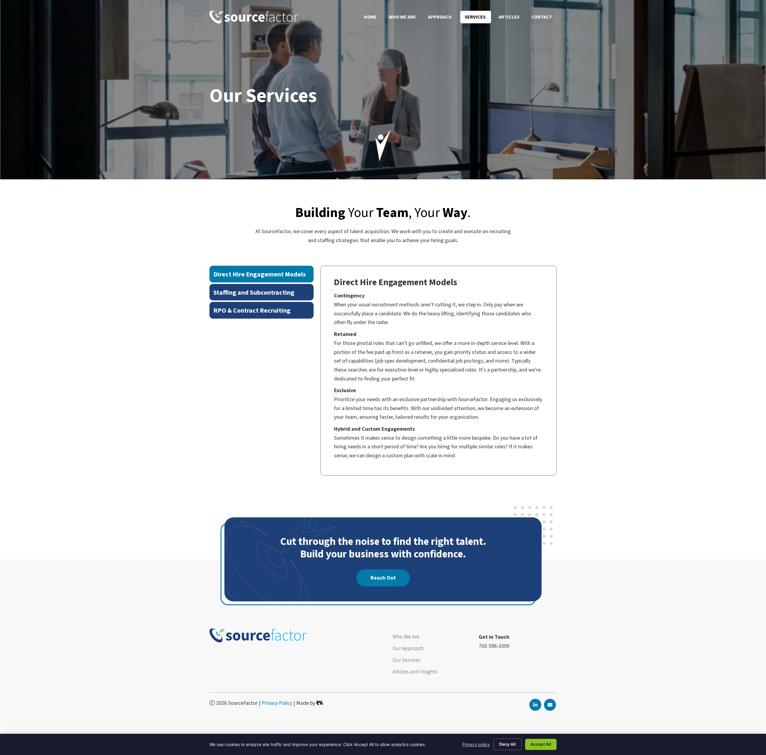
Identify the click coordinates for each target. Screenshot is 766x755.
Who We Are (406, 637)
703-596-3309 (494, 646)
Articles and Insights (415, 672)
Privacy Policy (277, 703)
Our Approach (409, 649)
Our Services (407, 661)
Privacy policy (476, 744)
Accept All (541, 744)
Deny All (507, 744)
